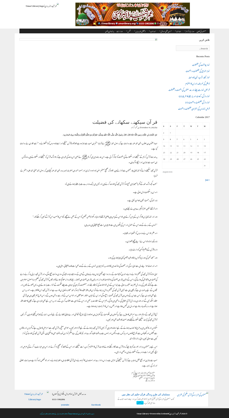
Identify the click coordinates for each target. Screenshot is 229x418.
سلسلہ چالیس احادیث (148, 372)
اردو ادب (153, 31)
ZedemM (165, 413)
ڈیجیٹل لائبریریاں (140, 31)
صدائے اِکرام (190, 31)
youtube (65, 404)
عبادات (178, 31)
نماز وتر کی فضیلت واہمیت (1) (197, 101)
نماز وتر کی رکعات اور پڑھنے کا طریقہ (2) (194, 95)
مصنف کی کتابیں (201, 31)
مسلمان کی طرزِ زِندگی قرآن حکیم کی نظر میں (146, 394)
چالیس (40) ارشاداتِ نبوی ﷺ (144, 375)
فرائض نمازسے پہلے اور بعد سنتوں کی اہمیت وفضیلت (189, 89)
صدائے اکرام (135, 372)
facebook (96, 404)
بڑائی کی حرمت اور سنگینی (147, 377)
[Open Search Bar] (208, 30)
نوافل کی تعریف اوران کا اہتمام (197, 83)
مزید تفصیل (140, 403)
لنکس (129, 31)
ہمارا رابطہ (119, 31)
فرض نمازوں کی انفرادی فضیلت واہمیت (194, 108)
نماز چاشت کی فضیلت (201, 64)
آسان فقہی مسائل (166, 31)
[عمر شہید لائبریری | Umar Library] (42, 5)
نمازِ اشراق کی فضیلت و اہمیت (198, 70)
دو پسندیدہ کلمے (150, 380)
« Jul (207, 179)
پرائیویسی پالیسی (109, 31)
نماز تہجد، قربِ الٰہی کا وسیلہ (199, 76)
